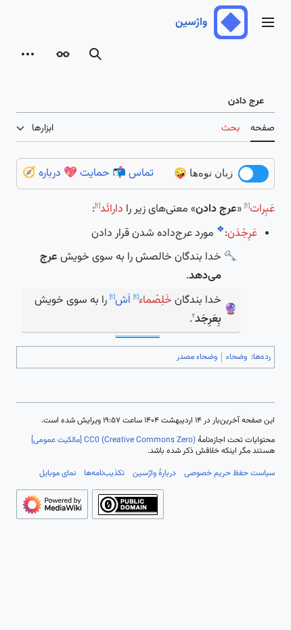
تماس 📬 (133, 173)
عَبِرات (262, 209)
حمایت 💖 (87, 173)
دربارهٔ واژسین (154, 473)
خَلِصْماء (155, 300)
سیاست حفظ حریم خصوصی (229, 473)
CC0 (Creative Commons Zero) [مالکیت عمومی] (113, 440)
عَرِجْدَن (242, 233)
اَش (123, 300)
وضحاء (236, 357)
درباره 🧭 (41, 173)
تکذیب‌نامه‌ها (104, 473)
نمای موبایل (57, 473)
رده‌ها (262, 357)
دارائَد (111, 209)
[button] (268, 22)
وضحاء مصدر (197, 357)
